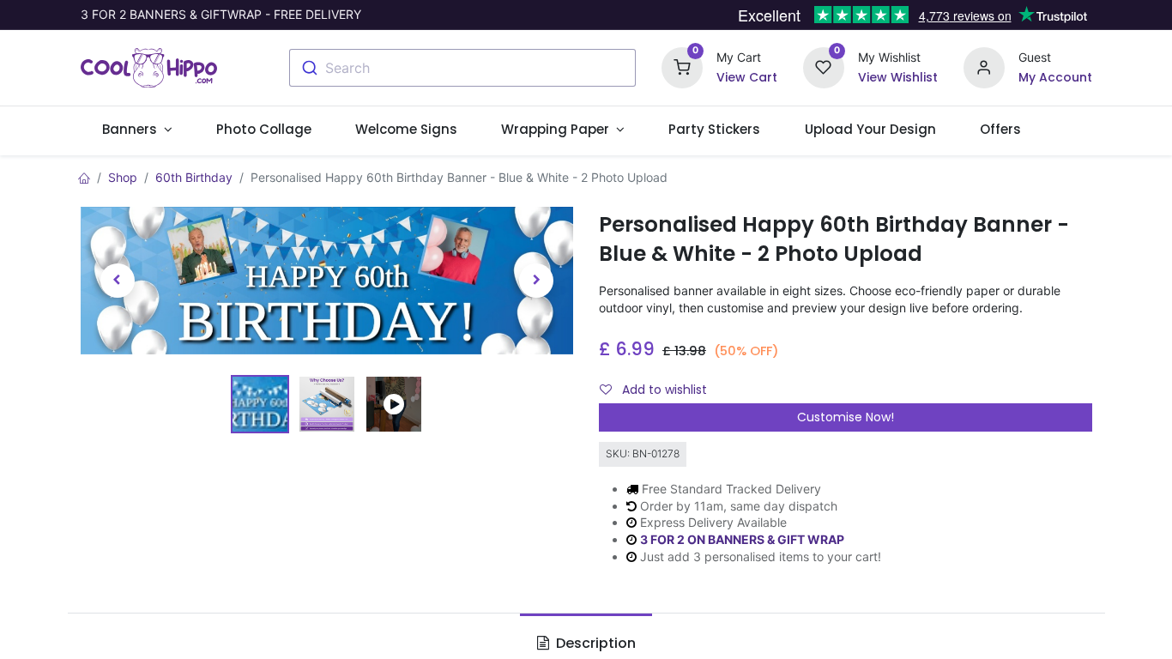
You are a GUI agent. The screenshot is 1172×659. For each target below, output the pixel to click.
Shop (122, 177)
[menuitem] (264, 129)
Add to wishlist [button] (663, 389)
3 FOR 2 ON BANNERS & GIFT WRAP (742, 539)
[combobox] (462, 68)
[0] (682, 66)
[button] (117, 280)
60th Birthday (194, 177)
